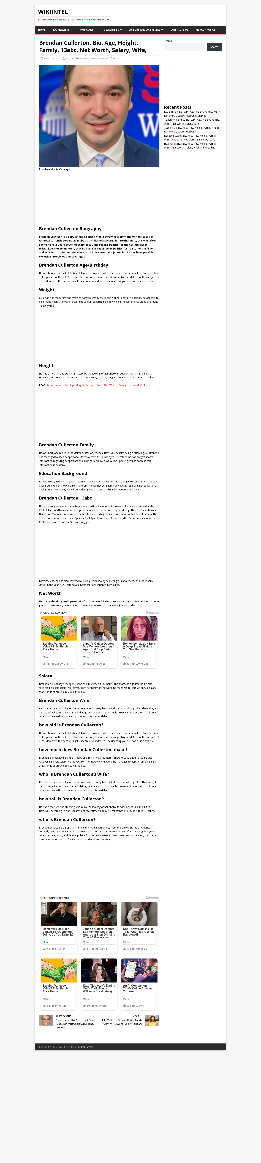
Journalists (61, 29)
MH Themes (87, 1046)
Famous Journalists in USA (94, 58)
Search (168, 41)
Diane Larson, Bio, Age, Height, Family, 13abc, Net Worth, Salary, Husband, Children (99, 385)
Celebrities (111, 29)
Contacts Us (179, 29)
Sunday (70, 58)
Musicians (87, 29)
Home (42, 29)
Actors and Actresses (144, 29)
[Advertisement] (99, 199)
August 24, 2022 (52, 58)
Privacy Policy (205, 29)
